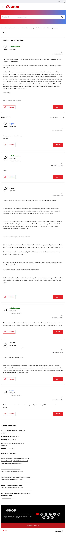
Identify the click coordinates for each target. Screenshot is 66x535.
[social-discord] (52, 517)
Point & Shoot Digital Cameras (9, 463)
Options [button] (4, 32)
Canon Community (12, 6)
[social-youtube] (37, 514)
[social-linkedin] (48, 517)
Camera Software (6, 498)
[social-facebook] (50, 514)
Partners (28, 513)
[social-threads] (58, 514)
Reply (58, 107)
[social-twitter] (54, 514)
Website (5, 138)
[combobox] (40, 17)
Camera (28, 28)
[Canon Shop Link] (10, 510)
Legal (19, 513)
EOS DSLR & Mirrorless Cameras (10, 471)
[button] (5, 107)
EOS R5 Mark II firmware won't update (11, 485)
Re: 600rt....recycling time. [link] (51, 28)
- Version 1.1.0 (10, 436)
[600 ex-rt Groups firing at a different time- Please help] (63, 117)
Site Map (23, 513)
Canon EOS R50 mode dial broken (10, 469)
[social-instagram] (41, 514)
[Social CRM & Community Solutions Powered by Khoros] (59, 531)
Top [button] (6, 531)
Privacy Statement (13, 513)
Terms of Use (6, 513)
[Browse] (4, 7)
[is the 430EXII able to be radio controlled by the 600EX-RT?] (60, 117)
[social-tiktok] (46, 514)
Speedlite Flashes (37, 28)
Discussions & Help (19, 28)
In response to (16, 161)
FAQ (59, 1)
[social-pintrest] (43, 517)
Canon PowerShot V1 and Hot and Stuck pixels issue (15, 477)
